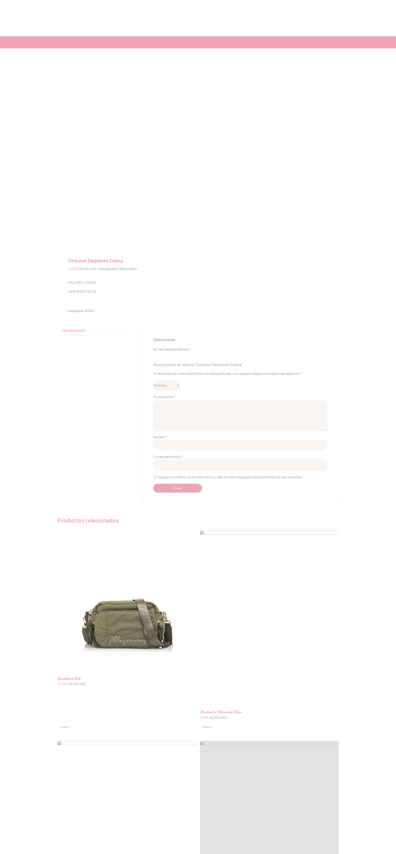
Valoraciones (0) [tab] (73, 330)
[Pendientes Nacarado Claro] (269, 617)
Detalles (64, 726)
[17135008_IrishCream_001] (124, 157)
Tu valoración (164, 397)
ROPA (89, 311)
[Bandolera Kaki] (126, 600)
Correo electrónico (168, 456)
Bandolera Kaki (69, 678)
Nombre (160, 437)
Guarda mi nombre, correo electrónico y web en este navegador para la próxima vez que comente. (230, 477)
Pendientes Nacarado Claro (221, 712)
